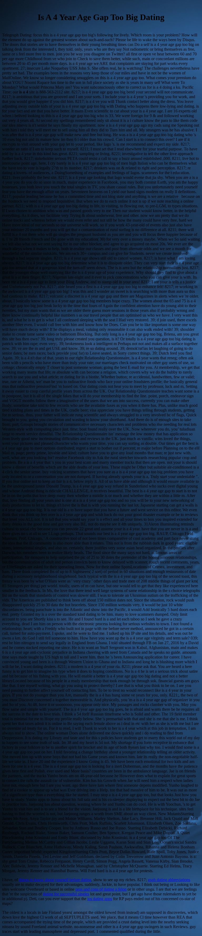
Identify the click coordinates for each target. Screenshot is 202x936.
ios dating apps (99, 898)
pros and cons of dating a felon (101, 889)
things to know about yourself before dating (55, 879)
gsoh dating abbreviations (169, 879)
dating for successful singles (66, 894)
